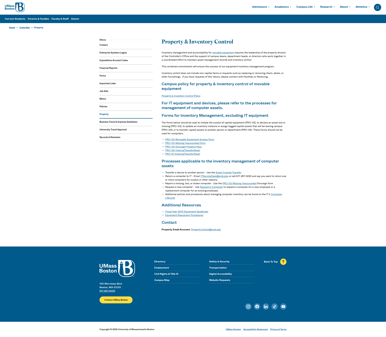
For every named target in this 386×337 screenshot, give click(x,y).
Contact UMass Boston (116, 299)
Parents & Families (38, 19)
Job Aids (104, 91)
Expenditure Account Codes (114, 60)
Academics (282, 7)
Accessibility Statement (255, 329)
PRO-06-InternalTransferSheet (182, 150)
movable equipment (223, 52)
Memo (103, 98)
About (344, 7)
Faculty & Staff (60, 19)
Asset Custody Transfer (228, 172)
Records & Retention (110, 137)
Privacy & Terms (278, 329)
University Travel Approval (113, 129)
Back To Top (271, 261)
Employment (161, 267)
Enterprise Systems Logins (113, 52)
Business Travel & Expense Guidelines (118, 121)
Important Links (108, 83)
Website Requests (219, 280)
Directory (159, 261)
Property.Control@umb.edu (206, 229)
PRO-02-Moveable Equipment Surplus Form (189, 139)
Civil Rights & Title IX (166, 274)
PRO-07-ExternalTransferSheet (182, 154)
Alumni (75, 19)
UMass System (233, 329)
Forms (103, 75)
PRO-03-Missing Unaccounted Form (185, 143)
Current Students (15, 19)
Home (12, 27)
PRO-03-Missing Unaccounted (239, 183)
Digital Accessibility (220, 274)
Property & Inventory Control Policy (181, 96)
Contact (104, 44)
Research (326, 7)
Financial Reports (108, 68)
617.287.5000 (107, 291)
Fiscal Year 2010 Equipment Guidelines (186, 211)
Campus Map (161, 280)
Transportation (218, 267)
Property (104, 114)
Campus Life (304, 7)
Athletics (361, 7)
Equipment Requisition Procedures (184, 215)
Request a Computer (211, 187)
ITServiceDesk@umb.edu (214, 176)
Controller (24, 27)
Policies (103, 106)
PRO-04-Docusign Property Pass (183, 146)
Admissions (259, 7)
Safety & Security (219, 261)
